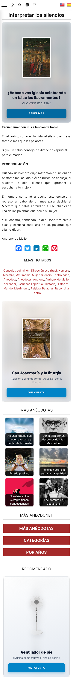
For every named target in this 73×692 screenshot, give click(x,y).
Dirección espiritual (44, 270)
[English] (62, 5)
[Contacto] (34, 5)
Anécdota (10, 279)
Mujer (35, 275)
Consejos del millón (16, 270)
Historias (63, 284)
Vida (66, 275)
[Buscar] (19, 5)
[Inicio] (12, 5)
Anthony (38, 279)
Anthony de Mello (57, 279)
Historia (50, 284)
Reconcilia (62, 288)
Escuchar (24, 284)
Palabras (48, 288)
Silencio (46, 275)
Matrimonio (23, 275)
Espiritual (37, 284)
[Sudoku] (27, 5)
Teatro (57, 275)
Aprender (10, 284)
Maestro (8, 275)
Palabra (36, 288)
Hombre (63, 270)
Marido (8, 288)
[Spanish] (69, 5)
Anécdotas (25, 279)
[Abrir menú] (4, 5)
